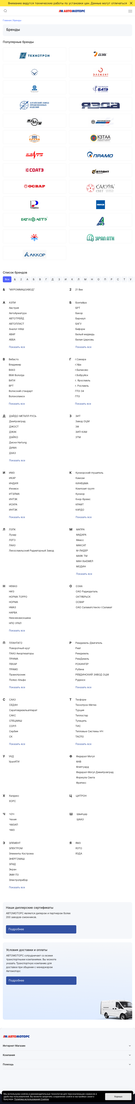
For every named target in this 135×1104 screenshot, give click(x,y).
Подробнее (16, 929)
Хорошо (118, 1096)
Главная (7, 20)
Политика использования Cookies (31, 1099)
